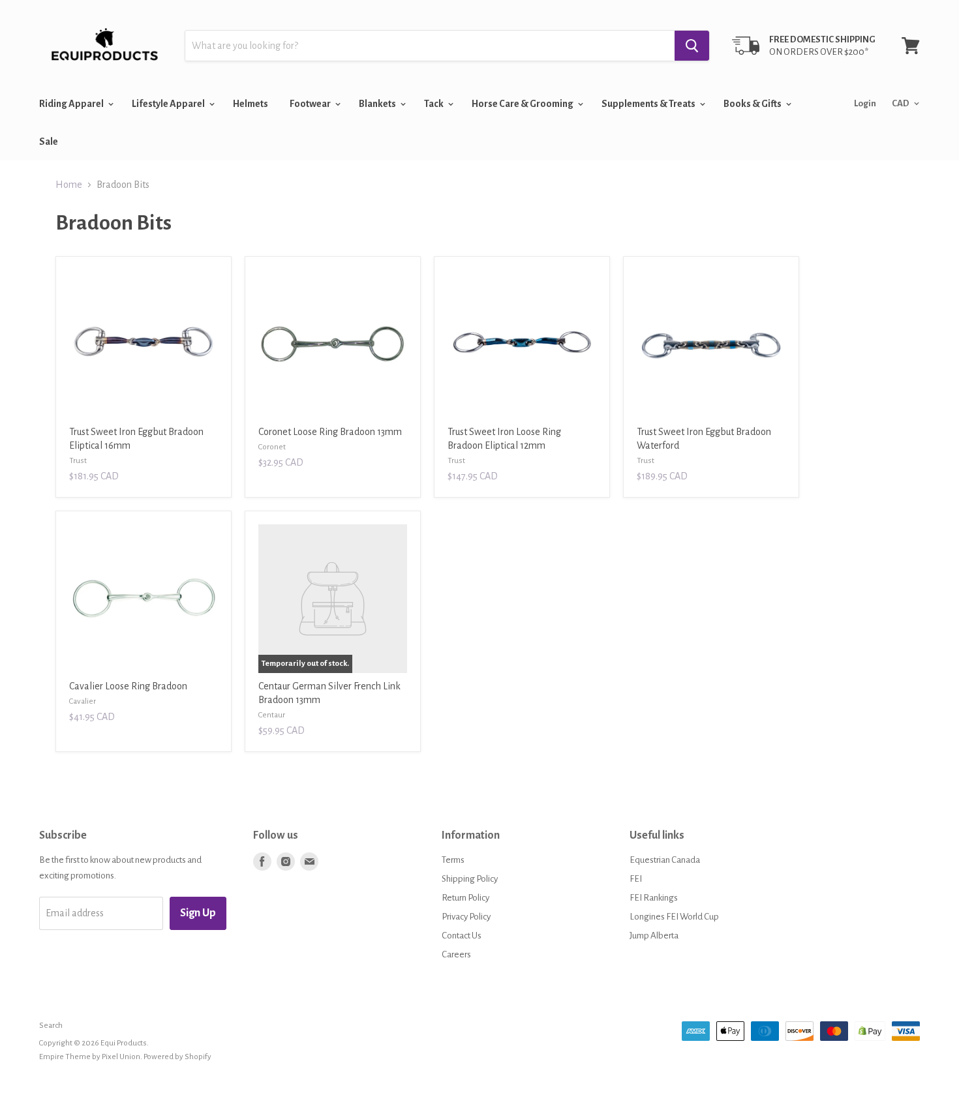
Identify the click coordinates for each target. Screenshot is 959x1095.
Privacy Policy (466, 917)
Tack (434, 103)
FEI (636, 879)
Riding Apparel (72, 103)
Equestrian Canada (665, 860)
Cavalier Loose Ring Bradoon (128, 686)
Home (68, 184)
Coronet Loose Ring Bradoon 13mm (330, 432)
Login (865, 103)
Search (51, 1025)
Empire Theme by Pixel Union (89, 1057)
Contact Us (461, 935)
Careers (456, 954)
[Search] (692, 46)
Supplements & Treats (649, 103)
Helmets (250, 103)
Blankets (378, 103)
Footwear (311, 103)
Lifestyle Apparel (169, 103)
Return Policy (465, 898)
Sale (48, 141)
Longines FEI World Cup (674, 917)
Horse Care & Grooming (523, 103)
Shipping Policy (470, 879)
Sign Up (198, 913)
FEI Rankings (654, 898)
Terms (453, 860)
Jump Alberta (654, 935)
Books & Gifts (753, 103)
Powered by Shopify (177, 1057)
